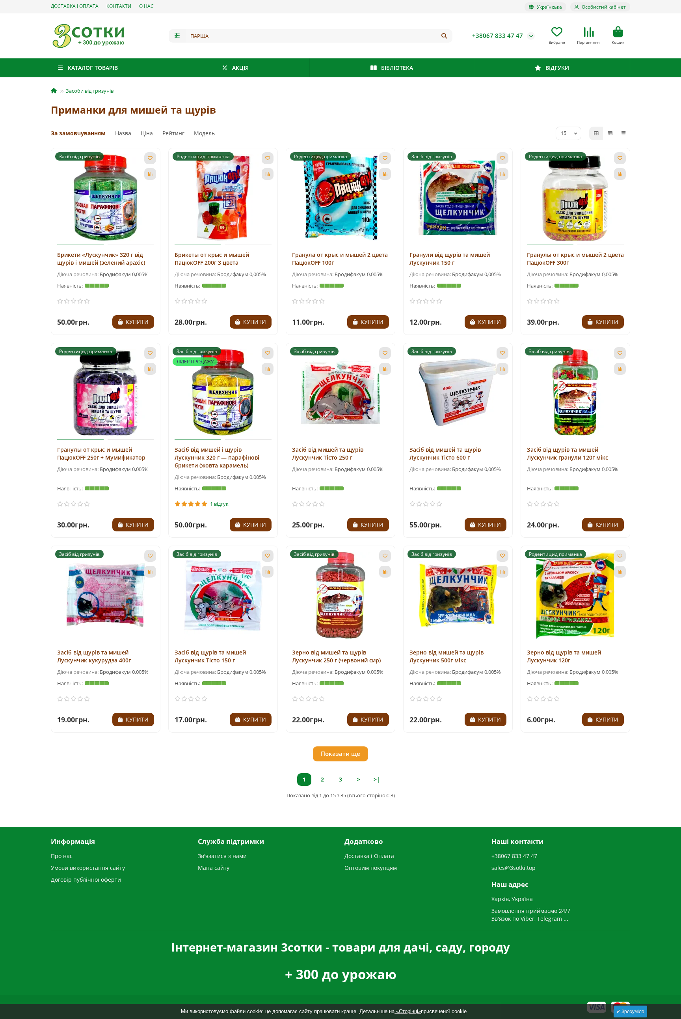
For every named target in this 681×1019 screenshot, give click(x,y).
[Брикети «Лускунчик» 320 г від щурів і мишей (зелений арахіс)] (105, 197)
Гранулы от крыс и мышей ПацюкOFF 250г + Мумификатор (101, 453)
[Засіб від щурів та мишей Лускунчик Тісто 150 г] (223, 595)
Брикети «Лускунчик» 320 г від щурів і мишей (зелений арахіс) (101, 258)
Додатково (363, 841)
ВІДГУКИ (557, 67)
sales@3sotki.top (513, 867)
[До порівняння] (150, 174)
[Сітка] (596, 133)
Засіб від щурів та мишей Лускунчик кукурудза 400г (94, 656)
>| (377, 779)
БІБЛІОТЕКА (397, 67)
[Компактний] (623, 133)
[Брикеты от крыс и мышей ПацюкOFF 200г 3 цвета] (223, 197)
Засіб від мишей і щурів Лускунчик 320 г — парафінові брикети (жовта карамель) (217, 457)
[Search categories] (177, 36)
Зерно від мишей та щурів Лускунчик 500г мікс (446, 656)
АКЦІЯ (240, 67)
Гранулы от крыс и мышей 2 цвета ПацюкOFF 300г (575, 258)
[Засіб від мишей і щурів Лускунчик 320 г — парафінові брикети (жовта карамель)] (223, 392)
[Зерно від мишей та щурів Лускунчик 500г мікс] (457, 595)
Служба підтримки (231, 841)
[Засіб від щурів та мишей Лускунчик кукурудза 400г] (105, 595)
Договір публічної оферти (86, 879)
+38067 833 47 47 (497, 36)
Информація (73, 841)
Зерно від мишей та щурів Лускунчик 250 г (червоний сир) (336, 656)
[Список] (610, 133)
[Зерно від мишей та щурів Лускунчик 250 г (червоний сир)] (340, 595)
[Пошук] (444, 36)
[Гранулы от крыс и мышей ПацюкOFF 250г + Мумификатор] (105, 392)
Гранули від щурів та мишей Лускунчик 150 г (449, 258)
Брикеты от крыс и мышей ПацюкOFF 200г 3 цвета (212, 258)
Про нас (62, 856)
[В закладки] (150, 158)
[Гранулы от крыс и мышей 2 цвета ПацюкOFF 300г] (575, 197)
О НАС (146, 6)
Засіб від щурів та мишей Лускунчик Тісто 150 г (210, 656)
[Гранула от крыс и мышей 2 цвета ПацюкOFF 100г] (340, 197)
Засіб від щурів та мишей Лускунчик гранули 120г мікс (567, 453)
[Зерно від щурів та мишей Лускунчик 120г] (575, 595)
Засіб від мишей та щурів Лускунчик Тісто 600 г (445, 453)
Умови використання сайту (88, 867)
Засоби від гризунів (90, 90)
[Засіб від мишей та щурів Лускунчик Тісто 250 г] (340, 392)
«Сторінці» (407, 1011)
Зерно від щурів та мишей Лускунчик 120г (564, 656)
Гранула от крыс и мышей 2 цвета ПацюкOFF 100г (340, 258)
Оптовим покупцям (370, 867)
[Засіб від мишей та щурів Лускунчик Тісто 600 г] (457, 392)
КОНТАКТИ (118, 6)
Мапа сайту (213, 867)
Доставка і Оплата (369, 856)
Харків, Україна (512, 899)
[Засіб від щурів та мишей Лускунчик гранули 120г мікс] (575, 392)
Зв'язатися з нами (222, 856)
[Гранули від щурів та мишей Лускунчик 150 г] (457, 197)
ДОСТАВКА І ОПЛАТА (75, 6)
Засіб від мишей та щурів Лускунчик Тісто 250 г (327, 453)
